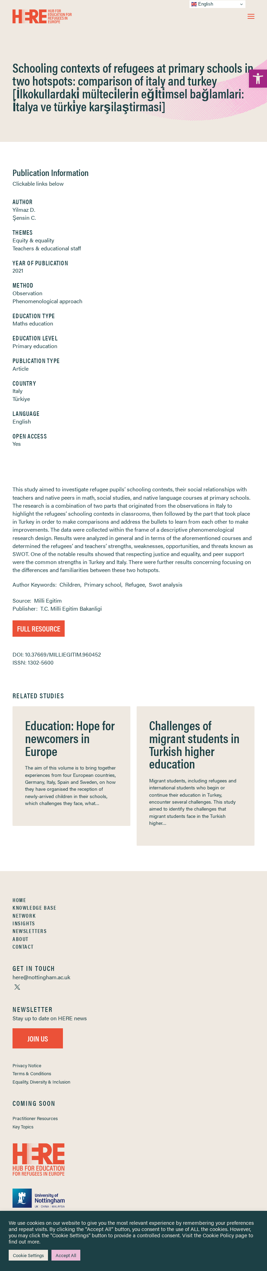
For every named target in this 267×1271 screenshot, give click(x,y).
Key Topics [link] (23, 1126)
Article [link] (21, 368)
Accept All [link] (66, 1255)
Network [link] (24, 915)
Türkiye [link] (21, 399)
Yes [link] (17, 444)
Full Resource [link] (38, 628)
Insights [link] (24, 923)
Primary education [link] (35, 346)
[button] (251, 16)
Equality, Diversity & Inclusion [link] (41, 1081)
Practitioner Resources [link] (35, 1118)
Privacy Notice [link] (27, 1065)
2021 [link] (18, 270)
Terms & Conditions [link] (32, 1073)
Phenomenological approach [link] (47, 301)
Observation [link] (27, 293)
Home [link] (19, 900)
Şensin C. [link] (24, 218)
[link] (258, 79)
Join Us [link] (37, 1038)
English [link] (22, 421)
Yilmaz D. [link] (24, 210)
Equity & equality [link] (33, 240)
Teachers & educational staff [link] (47, 248)
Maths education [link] (33, 323)
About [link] (21, 939)
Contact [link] (23, 946)
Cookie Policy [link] (218, 1235)
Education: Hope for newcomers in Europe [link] (70, 738)
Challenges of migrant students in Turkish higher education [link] (194, 744)
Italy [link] (18, 391)
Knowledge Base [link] (34, 907)
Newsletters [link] (30, 931)
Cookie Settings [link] (28, 1255)
